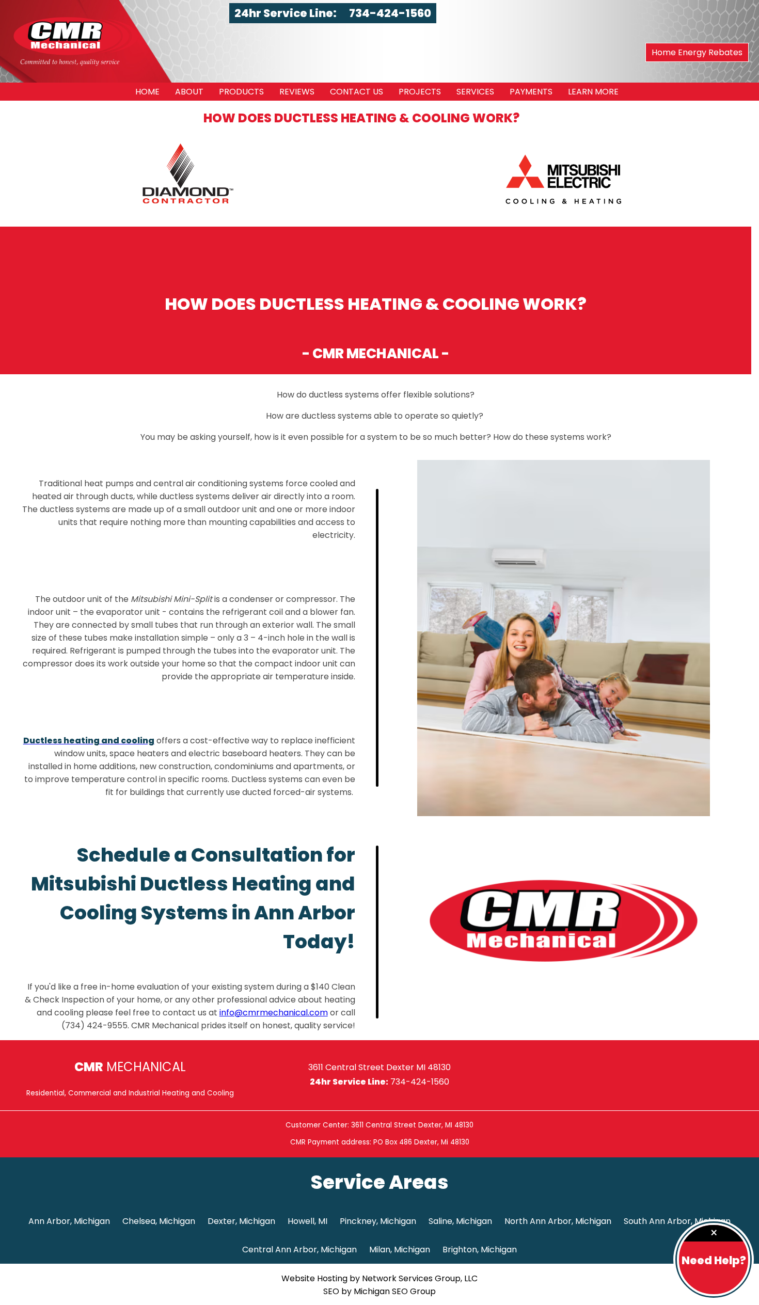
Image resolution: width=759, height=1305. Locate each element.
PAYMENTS (531, 92)
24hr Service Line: (286, 13)
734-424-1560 (390, 13)
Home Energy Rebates (697, 52)
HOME (147, 92)
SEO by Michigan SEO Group (379, 1291)
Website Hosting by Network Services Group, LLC (379, 1278)
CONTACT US (356, 92)
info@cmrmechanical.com (273, 1012)
